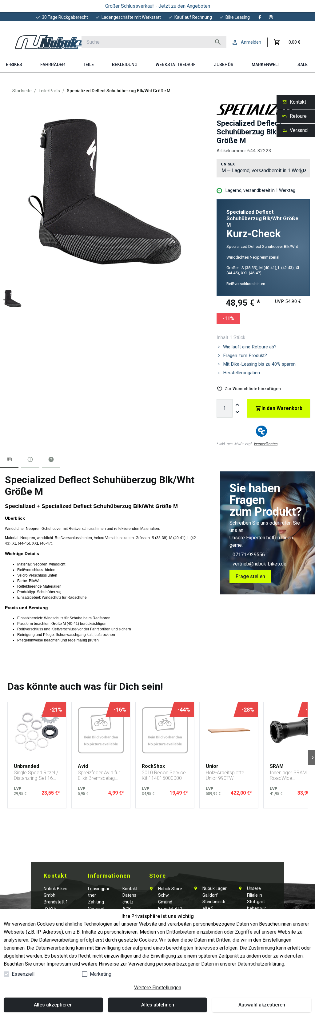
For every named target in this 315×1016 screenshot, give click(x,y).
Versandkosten (265, 444)
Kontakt (130, 888)
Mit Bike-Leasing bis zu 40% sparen (259, 364)
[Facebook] (260, 17)
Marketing (100, 974)
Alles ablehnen (157, 1005)
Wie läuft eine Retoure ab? (250, 347)
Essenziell (23, 974)
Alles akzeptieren (53, 1005)
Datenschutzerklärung (260, 964)
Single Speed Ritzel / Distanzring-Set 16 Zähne (36, 775)
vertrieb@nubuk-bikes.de (259, 564)
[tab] (9, 461)
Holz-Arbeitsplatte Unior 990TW (225, 775)
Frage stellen (250, 576)
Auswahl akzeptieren (261, 1005)
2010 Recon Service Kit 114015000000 (164, 775)
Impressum (58, 964)
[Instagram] (271, 17)
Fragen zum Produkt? (245, 355)
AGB (126, 908)
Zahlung (96, 901)
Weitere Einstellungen (157, 987)
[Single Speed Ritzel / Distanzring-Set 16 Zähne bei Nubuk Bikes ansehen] (37, 730)
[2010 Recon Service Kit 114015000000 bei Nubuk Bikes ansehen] (165, 730)
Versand (96, 908)
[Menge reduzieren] (237, 412)
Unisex (228, 164)
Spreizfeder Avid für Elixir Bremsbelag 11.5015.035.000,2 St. (99, 775)
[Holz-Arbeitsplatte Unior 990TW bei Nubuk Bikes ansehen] (229, 730)
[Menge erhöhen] (237, 404)
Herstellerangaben (241, 372)
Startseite (22, 90)
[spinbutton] (225, 408)
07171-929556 (249, 555)
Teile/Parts (49, 90)
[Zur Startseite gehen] (54, 42)
